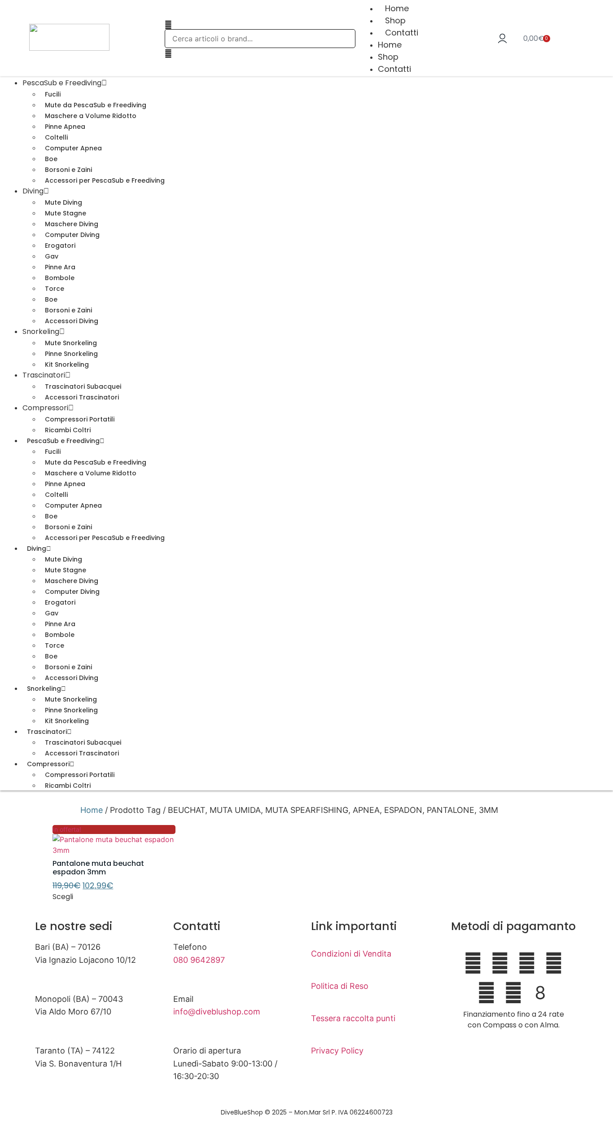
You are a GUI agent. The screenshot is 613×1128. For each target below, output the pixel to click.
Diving (33, 191)
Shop (395, 20)
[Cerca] (168, 24)
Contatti (401, 32)
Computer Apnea (73, 148)
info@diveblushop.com (216, 1011)
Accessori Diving (71, 320)
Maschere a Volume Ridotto (90, 115)
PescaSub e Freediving (63, 440)
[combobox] (260, 38)
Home (397, 8)
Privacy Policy (337, 1050)
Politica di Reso (339, 986)
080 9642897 (199, 960)
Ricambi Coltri (68, 785)
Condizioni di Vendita (351, 953)
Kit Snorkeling (67, 364)
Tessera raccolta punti (353, 1018)
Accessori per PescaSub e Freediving (105, 180)
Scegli (63, 896)
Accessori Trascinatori (82, 397)
